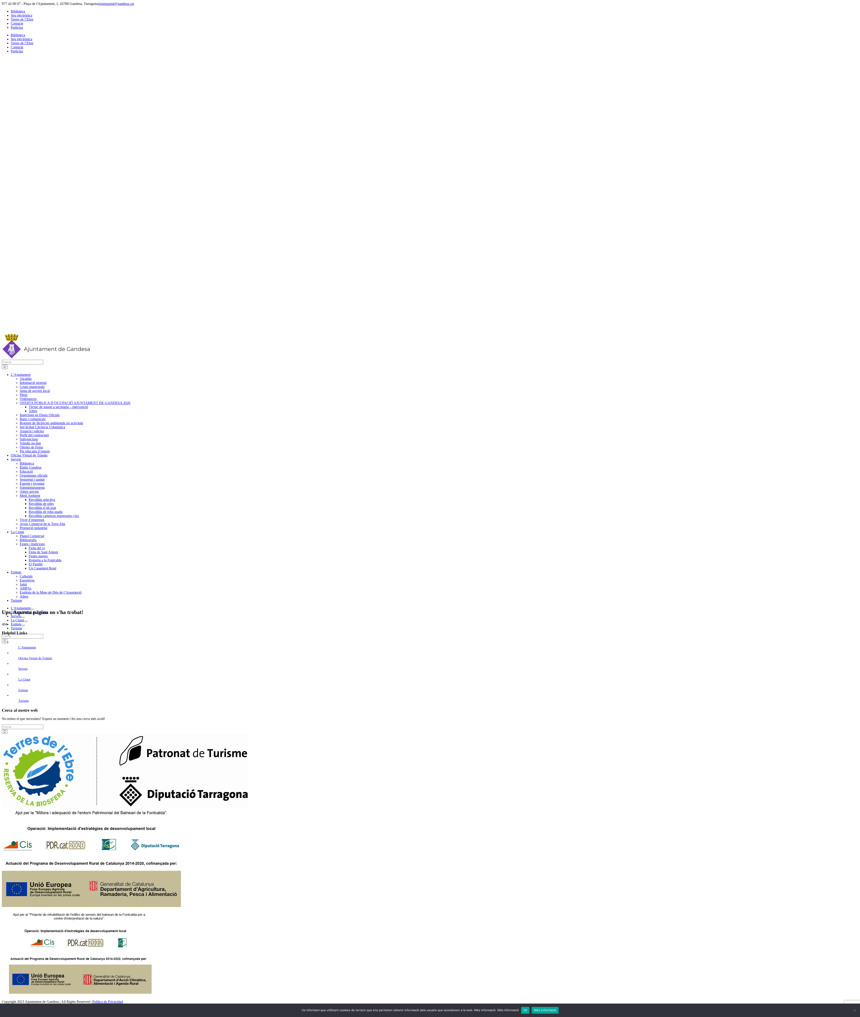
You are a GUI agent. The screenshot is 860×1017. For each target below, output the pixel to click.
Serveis (23, 668)
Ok (525, 1010)
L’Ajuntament (27, 647)
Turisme (23, 700)
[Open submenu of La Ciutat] (26, 621)
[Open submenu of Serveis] (23, 617)
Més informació (545, 1010)
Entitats (23, 690)
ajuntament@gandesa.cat (116, 4)
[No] (854, 1010)
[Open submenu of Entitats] (23, 625)
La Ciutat (24, 679)
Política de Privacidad (107, 1002)
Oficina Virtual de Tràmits (35, 658)
